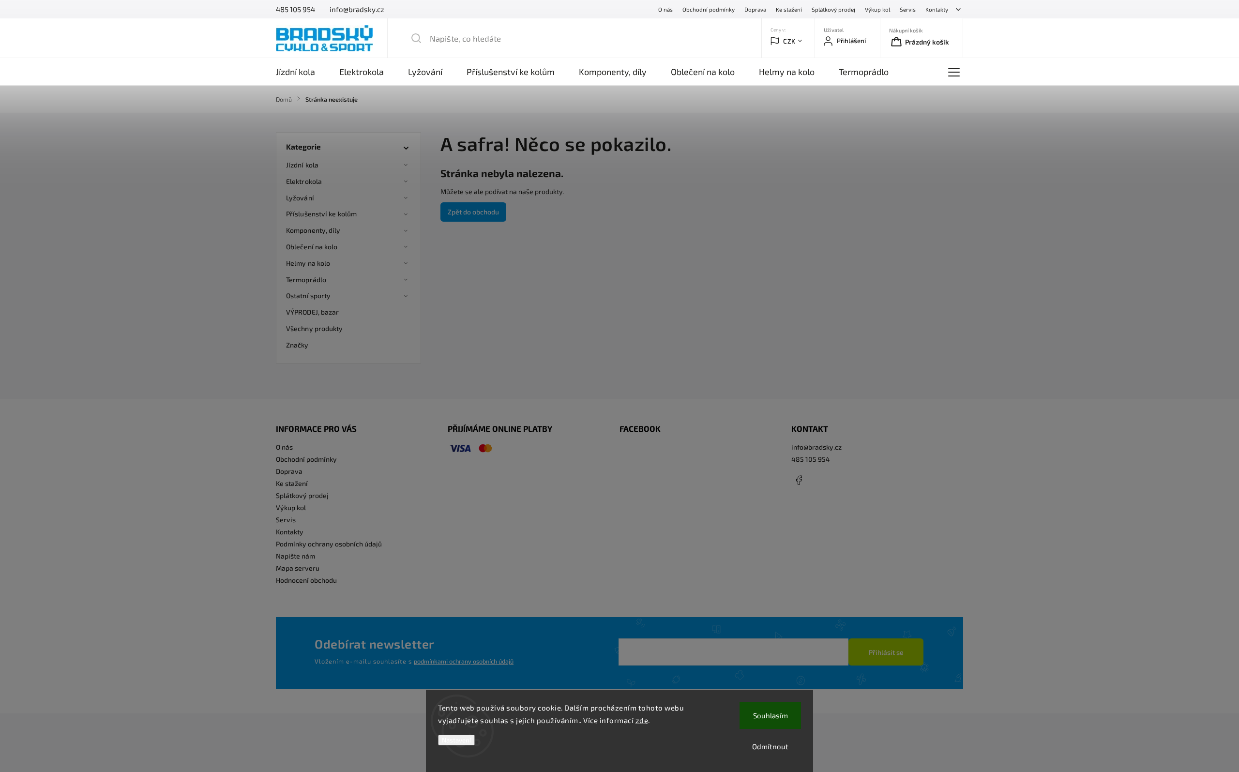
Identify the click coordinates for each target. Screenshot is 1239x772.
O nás (665, 9)
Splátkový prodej (833, 9)
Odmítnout (770, 746)
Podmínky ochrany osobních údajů (329, 544)
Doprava (755, 9)
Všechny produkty (314, 328)
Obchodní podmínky (708, 9)
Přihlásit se (886, 652)
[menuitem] (301, 71)
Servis (908, 9)
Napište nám (295, 556)
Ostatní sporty (308, 295)
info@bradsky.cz (816, 447)
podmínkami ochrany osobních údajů (464, 661)
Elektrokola (304, 181)
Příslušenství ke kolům (321, 214)
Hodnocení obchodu (306, 580)
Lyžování (300, 198)
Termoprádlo (306, 279)
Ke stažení (789, 9)
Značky (297, 345)
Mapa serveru (297, 568)
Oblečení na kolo (312, 246)
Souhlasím (770, 715)
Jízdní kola (302, 165)
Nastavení (456, 740)
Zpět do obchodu (473, 212)
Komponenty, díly (313, 230)
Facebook (798, 480)
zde (642, 720)
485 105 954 (810, 459)
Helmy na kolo (308, 263)
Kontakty (936, 9)
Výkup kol (877, 9)
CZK (789, 41)
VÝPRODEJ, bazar (312, 312)
